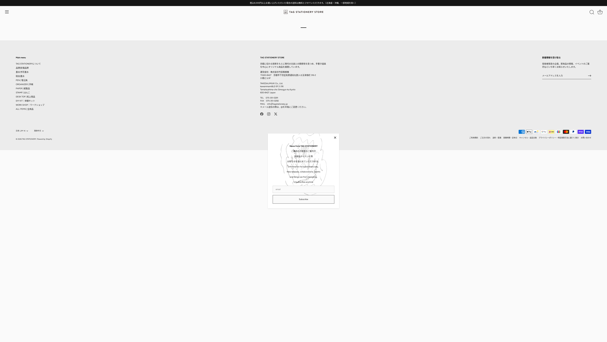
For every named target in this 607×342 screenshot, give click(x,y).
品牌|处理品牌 (22, 68)
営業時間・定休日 (510, 138)
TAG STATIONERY (29, 139)
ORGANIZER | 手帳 (24, 84)
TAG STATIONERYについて (28, 64)
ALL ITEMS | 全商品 (25, 109)
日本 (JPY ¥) (20, 131)
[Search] (591, 12)
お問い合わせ (586, 138)
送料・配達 (497, 138)
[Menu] (6, 11)
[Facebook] (261, 114)
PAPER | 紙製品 (23, 88)
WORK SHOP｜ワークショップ (30, 105)
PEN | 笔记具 (22, 80)
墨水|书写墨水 (22, 72)
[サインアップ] (589, 75)
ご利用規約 (473, 138)
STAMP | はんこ (23, 92)
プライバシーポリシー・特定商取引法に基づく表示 (559, 138)
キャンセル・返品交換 (528, 138)
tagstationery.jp (280, 104)
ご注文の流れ (485, 138)
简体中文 (37, 131)
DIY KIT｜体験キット (25, 101)
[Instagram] (268, 114)
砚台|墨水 (20, 76)
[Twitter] (275, 114)
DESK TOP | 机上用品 (25, 96)
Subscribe (303, 199)
